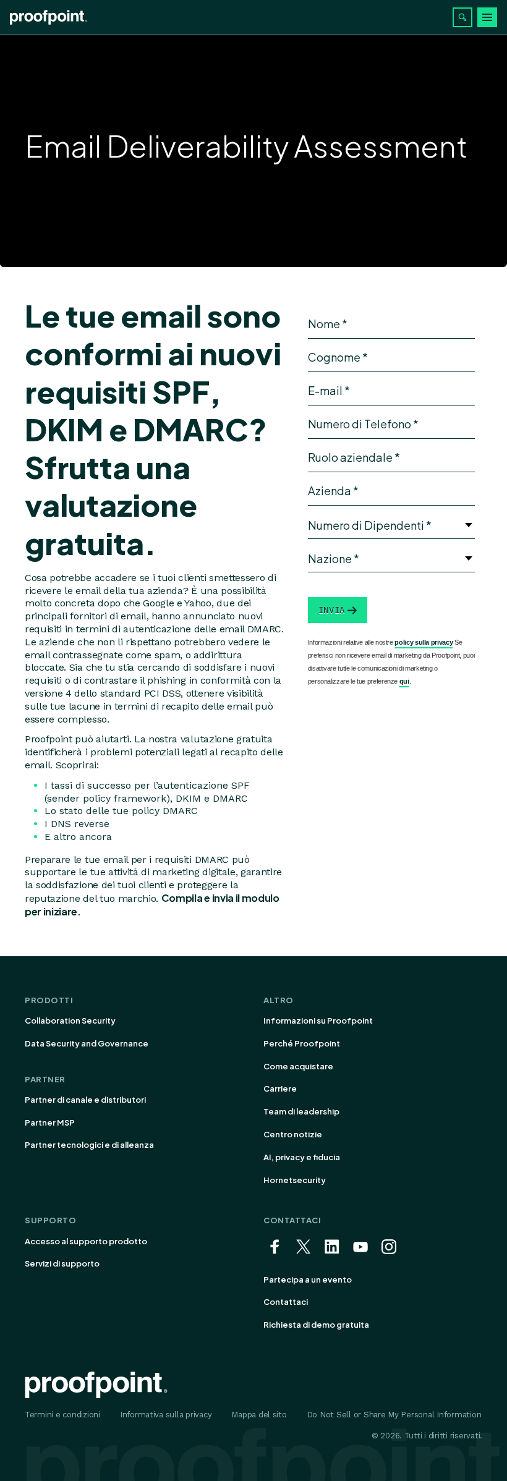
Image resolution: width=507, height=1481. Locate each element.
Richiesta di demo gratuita (316, 1325)
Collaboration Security (70, 1020)
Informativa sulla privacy (166, 1414)
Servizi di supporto (62, 1263)
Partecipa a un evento (307, 1279)
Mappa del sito (258, 1414)
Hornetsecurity (294, 1180)
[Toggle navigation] (487, 17)
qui (404, 681)
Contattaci (285, 1302)
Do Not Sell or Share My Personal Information (394, 1414)
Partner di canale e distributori (85, 1100)
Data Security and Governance (86, 1043)
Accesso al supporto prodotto (86, 1241)
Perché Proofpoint (301, 1043)
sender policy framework (106, 798)
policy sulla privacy (423, 642)
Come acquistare (298, 1066)
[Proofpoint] (48, 17)
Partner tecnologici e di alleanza (89, 1145)
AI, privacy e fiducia (301, 1157)
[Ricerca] (462, 17)
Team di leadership (301, 1111)
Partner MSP (50, 1122)
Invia (331, 610)
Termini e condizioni (62, 1414)
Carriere (280, 1088)
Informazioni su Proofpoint (318, 1020)
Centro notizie (292, 1134)
